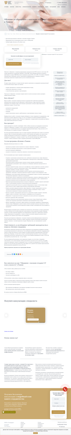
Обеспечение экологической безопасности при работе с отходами (60, 99)
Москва (42, 2)
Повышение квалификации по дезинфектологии (60, 78)
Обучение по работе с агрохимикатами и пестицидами (60, 112)
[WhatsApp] (16, 254)
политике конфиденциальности (35, 63)
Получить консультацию (33, 319)
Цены (58, 6)
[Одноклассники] (20, 254)
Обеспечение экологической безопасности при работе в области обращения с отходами (60, 95)
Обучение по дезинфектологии (59, 75)
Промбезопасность (27, 6)
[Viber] (18, 254)
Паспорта (34, 6)
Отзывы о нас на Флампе (8, 331)
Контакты (63, 6)
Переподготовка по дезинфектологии (60, 72)
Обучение (6, 6)
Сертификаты (41, 6)
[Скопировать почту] (52, 2)
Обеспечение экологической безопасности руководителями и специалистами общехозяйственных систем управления (60, 83)
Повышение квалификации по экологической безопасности (60, 88)
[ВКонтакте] (14, 254)
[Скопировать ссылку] (22, 254)
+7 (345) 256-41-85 (62, 2)
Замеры (46, 6)
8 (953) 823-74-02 (62, 424)
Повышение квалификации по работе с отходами (60, 91)
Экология (12, 6)
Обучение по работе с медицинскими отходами (60, 103)
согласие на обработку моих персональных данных (31, 62)
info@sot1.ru (49, 2)
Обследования (53, 6)
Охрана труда (18, 6)
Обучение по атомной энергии (59, 115)
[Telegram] (12, 254)
